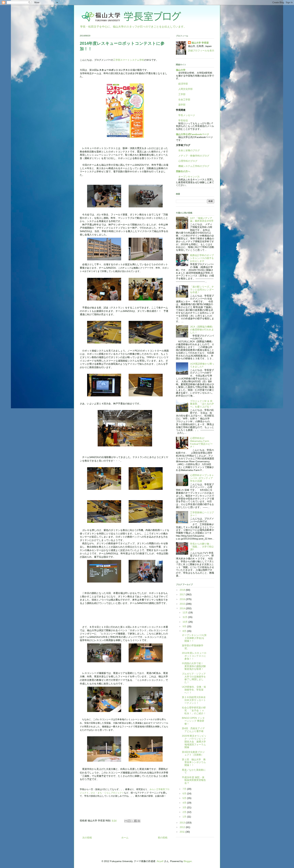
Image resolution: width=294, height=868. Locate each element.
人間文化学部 (185, 89)
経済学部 (183, 83)
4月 (185, 802)
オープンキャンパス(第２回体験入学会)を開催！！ (194, 638)
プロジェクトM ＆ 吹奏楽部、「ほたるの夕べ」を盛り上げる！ (202, 404)
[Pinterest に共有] (139, 821)
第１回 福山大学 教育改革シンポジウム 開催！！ (195, 762)
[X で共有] (132, 821)
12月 (185, 612)
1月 (185, 816)
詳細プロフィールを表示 (201, 50)
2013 (183, 822)
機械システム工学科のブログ (192, 166)
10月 (185, 621)
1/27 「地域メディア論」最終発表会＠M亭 (202, 219)
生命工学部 (184, 99)
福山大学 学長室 (200, 42)
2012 (183, 827)
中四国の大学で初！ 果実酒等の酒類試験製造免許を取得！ (194, 666)
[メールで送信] (126, 821)
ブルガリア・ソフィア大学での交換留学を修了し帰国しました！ (194, 678)
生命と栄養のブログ (188, 150)
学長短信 (182, 120)
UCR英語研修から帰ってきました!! (202, 365)
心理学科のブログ (186, 161)
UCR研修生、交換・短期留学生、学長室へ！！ (194, 689)
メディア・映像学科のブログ (192, 155)
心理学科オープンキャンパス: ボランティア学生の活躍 (202, 478)
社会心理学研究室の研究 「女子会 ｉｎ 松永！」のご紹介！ (194, 710)
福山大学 (180, 70)
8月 (185, 631)
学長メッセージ (185, 115)
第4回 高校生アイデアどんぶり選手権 (193, 730)
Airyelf (160, 861)
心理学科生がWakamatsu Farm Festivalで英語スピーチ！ (201, 442)
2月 (185, 812)
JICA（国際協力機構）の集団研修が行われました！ (202, 329)
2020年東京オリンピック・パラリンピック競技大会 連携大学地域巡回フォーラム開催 (194, 741)
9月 (185, 626)
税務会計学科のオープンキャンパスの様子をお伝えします (202, 258)
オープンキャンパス (188, 176)
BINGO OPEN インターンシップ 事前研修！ (193, 721)
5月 (185, 798)
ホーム (124, 837)
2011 (182, 831)
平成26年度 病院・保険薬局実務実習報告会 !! (194, 780)
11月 (185, 617)
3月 (185, 807)
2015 (183, 603)
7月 (185, 789)
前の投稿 (162, 837)
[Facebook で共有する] (135, 821)
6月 (185, 793)
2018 (183, 589)
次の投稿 (87, 837)
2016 (183, 599)
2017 (183, 594)
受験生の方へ (183, 171)
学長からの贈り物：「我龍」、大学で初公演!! (202, 546)
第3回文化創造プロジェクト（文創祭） (193, 753)
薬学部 (181, 104)
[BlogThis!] (129, 821)
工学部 (181, 94)
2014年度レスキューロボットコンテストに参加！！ (194, 656)
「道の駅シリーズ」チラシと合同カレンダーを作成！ (202, 289)
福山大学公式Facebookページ (192, 134)
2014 (183, 608)
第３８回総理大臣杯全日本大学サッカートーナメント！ (194, 700)
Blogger (188, 861)
